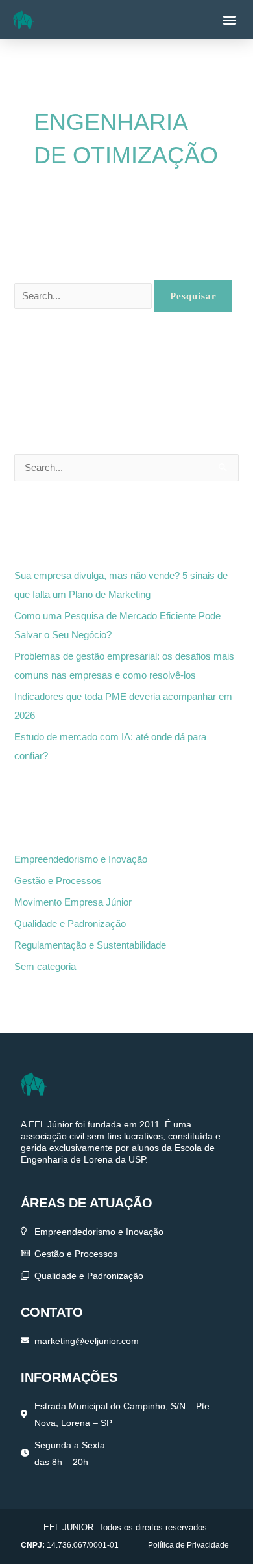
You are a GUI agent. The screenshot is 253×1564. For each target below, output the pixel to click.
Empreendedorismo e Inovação (80, 859)
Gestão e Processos (58, 881)
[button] (229, 20)
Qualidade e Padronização (70, 924)
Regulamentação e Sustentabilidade (90, 945)
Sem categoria (45, 967)
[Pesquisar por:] (84, 296)
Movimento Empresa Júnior (73, 902)
